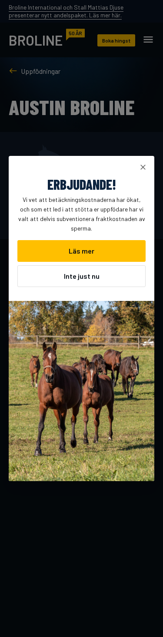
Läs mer (81, 251)
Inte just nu (82, 276)
